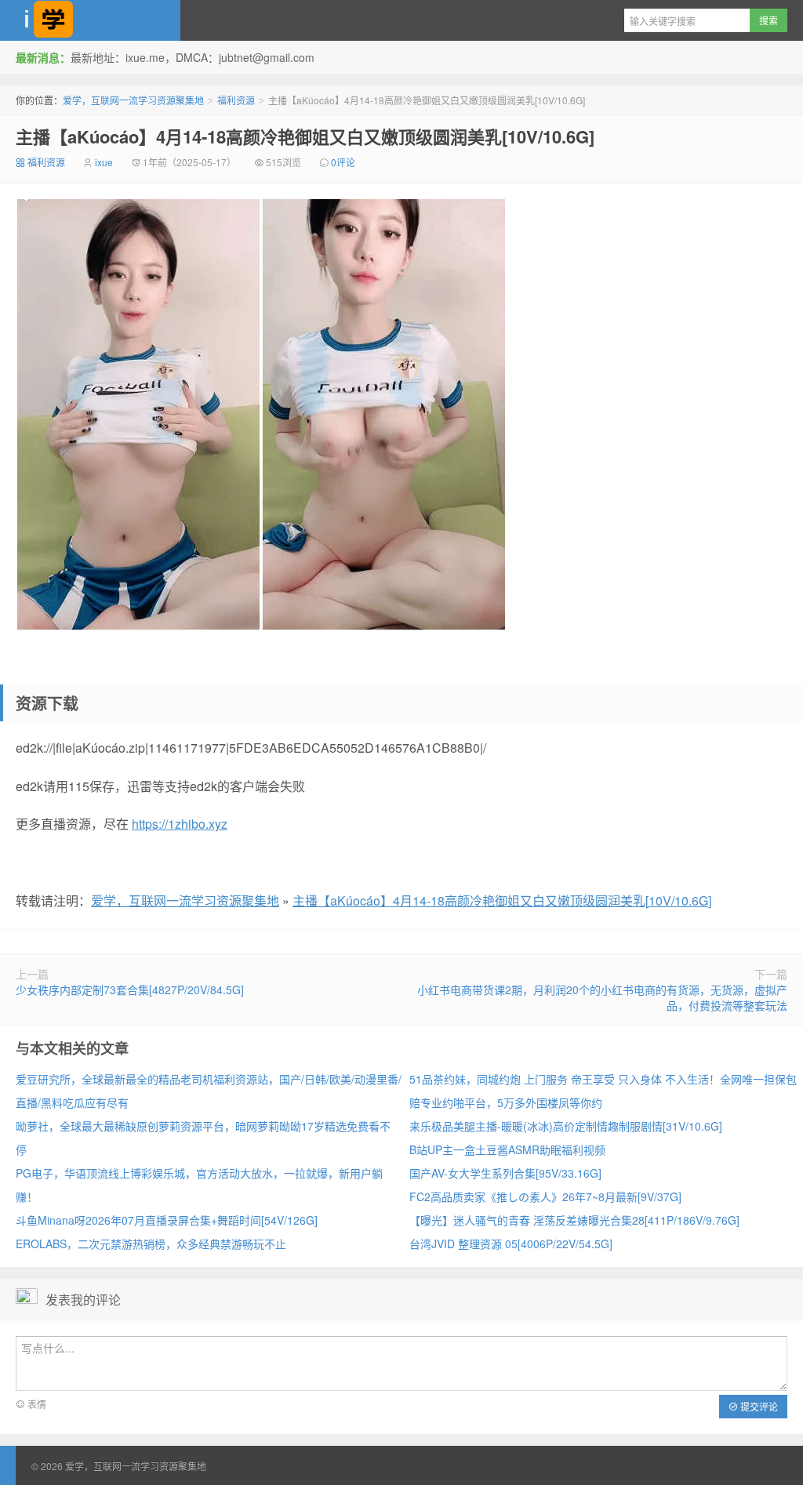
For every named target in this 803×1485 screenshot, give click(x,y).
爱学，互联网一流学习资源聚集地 (90, 20)
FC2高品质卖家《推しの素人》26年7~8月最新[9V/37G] (545, 1196)
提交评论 (758, 1406)
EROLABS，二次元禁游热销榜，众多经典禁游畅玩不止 (151, 1243)
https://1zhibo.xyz (179, 824)
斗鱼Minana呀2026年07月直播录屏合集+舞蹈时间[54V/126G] (167, 1220)
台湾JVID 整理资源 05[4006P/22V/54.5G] (510, 1243)
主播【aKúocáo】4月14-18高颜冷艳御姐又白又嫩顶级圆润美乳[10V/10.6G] (305, 136)
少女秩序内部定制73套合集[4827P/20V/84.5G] (130, 989)
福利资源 (236, 100)
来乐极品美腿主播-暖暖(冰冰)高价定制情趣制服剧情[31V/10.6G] (565, 1126)
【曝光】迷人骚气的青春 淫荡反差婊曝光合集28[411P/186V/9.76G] (574, 1220)
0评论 (343, 162)
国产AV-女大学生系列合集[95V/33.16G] (505, 1173)
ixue (104, 162)
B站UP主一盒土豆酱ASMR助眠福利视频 (507, 1149)
